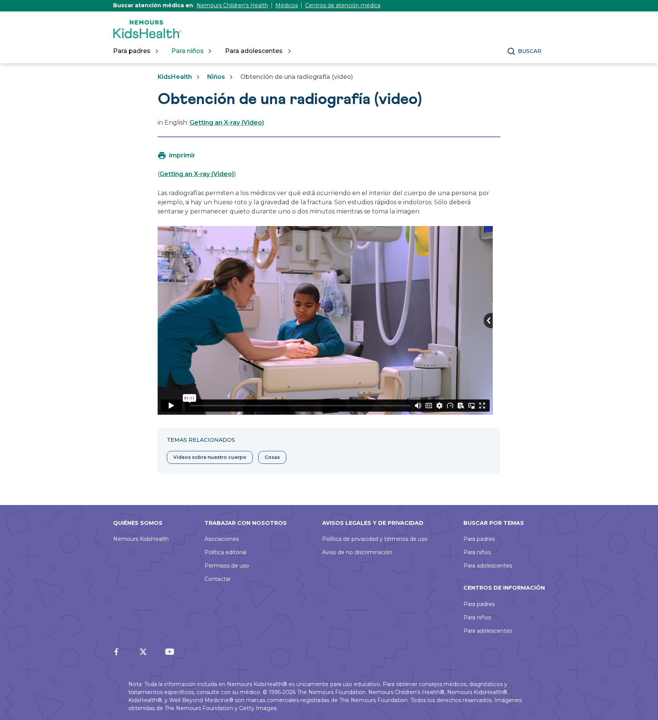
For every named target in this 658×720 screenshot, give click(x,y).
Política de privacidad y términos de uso (375, 539)
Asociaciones (221, 539)
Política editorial (225, 552)
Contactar (217, 579)
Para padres (479, 539)
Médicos (286, 5)
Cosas (272, 457)
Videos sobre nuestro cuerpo (209, 457)
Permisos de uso (226, 565)
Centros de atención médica (342, 5)
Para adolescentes (487, 565)
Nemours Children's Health (232, 5)
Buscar (529, 51)
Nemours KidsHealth (141, 539)
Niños (216, 76)
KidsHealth (175, 76)
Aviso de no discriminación (357, 552)
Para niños (477, 552)
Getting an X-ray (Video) (227, 122)
